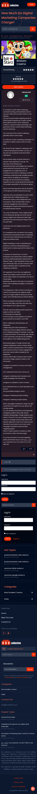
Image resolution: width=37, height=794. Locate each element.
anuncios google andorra (14, 575)
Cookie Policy (18, 778)
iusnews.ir (10, 442)
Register (16, 539)
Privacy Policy (9, 677)
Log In (5, 499)
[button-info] (33, 28)
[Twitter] (8, 633)
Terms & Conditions (18, 787)
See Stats (27, 100)
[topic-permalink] (33, 455)
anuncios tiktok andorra (13, 568)
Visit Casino (18, 87)
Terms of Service (22, 677)
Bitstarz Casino (28, 36)
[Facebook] (4, 633)
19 (9, 462)
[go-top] (33, 789)
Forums (6, 36)
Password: (4, 486)
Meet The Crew (7, 617)
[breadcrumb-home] (1, 36)
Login (31, 4)
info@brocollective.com (15, 649)
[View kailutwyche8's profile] (10, 98)
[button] (34, 505)
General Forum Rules (8, 717)
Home (3, 613)
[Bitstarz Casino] (8, 63)
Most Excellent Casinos (16, 36)
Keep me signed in (8, 494)
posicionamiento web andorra (16, 555)
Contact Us (5, 622)
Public (6, 599)
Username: (4, 479)
